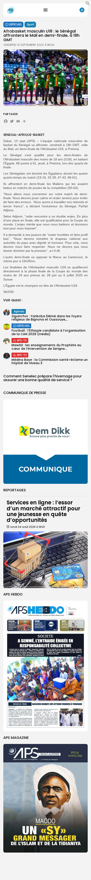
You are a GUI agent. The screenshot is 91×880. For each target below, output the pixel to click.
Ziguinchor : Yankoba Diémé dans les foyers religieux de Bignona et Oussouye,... (46, 318)
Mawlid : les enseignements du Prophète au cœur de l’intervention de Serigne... (46, 347)
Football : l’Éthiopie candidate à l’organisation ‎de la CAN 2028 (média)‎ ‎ (48, 332)
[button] (87, 4)
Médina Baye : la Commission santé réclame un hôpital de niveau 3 (49, 361)
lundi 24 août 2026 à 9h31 (27, 526)
